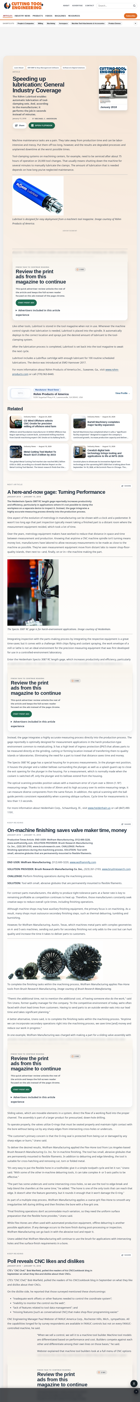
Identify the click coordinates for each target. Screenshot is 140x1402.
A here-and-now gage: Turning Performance (56, 492)
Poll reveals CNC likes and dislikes (45, 1261)
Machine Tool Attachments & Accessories (88, 23)
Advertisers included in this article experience (38, 312)
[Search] (134, 6)
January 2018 (14, 497)
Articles (7, 16)
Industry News (22, 16)
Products (38, 16)
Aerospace (63, 23)
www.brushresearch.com (116, 869)
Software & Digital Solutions (74, 68)
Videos (48, 16)
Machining (51, 23)
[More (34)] (135, 23)
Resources (74, 16)
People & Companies (26, 23)
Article (16, 72)
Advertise (77, 5)
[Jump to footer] (134, 1383)
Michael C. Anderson (46, 118)
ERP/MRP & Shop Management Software (43, 68)
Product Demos (115, 23)
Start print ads (26, 303)
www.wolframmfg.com (83, 862)
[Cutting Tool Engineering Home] (24, 6)
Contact (89, 5)
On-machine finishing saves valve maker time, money (67, 830)
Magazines (60, 16)
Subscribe (130, 16)
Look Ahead (19, 68)
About (66, 5)
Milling (40, 23)
